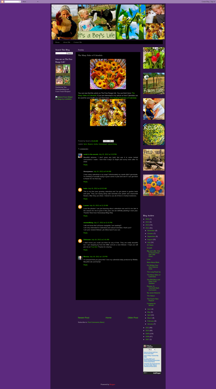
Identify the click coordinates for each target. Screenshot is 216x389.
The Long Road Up (154, 272)
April (149, 315)
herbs (96, 144)
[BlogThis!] (106, 141)
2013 (148, 225)
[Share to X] (108, 141)
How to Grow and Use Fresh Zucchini (151, 353)
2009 (148, 333)
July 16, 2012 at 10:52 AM (97, 188)
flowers (90, 144)
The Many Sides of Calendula (153, 276)
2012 (148, 228)
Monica (86, 256)
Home (57, 42)
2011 (147, 328)
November (151, 230)
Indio (85, 188)
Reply (85, 165)
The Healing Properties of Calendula (123, 98)
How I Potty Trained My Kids (151, 356)
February (150, 321)
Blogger (112, 384)
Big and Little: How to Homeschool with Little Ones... (153, 253)
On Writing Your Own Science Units (152, 267)
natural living (112, 144)
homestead (103, 144)
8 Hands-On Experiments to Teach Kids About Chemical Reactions (152, 365)
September (151, 236)
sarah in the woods (90, 154)
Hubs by (150, 346)
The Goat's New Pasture (152, 299)
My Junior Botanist (153, 293)
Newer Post (83, 317)
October (150, 233)
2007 (148, 339)
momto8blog (88, 222)
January (150, 324)
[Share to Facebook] (110, 141)
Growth (149, 248)
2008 (148, 336)
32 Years (150, 245)
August (150, 239)
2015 (148, 219)
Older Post (133, 317)
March (149, 318)
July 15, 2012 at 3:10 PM (108, 154)
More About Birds (153, 262)
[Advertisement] (108, 308)
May (149, 312)
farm (85, 144)
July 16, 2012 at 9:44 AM (102, 171)
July (149, 242)
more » (145, 372)
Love (148, 259)
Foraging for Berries (151, 304)
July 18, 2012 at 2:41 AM (100, 239)
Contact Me (78, 42)
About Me (66, 42)
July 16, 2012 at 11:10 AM (99, 205)
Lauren (86, 205)
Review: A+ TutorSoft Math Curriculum (153, 288)
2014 (148, 222)
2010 (148, 330)
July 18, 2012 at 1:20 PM (98, 256)
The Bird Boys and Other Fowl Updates (153, 281)
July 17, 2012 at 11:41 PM (103, 222)
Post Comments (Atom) (96, 322)
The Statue (151, 296)
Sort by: (146, 349)
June (149, 309)
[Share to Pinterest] (112, 141)
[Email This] (104, 141)
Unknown (87, 239)
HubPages (157, 373)
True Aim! (94, 247)
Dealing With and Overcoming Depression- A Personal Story (152, 360)
